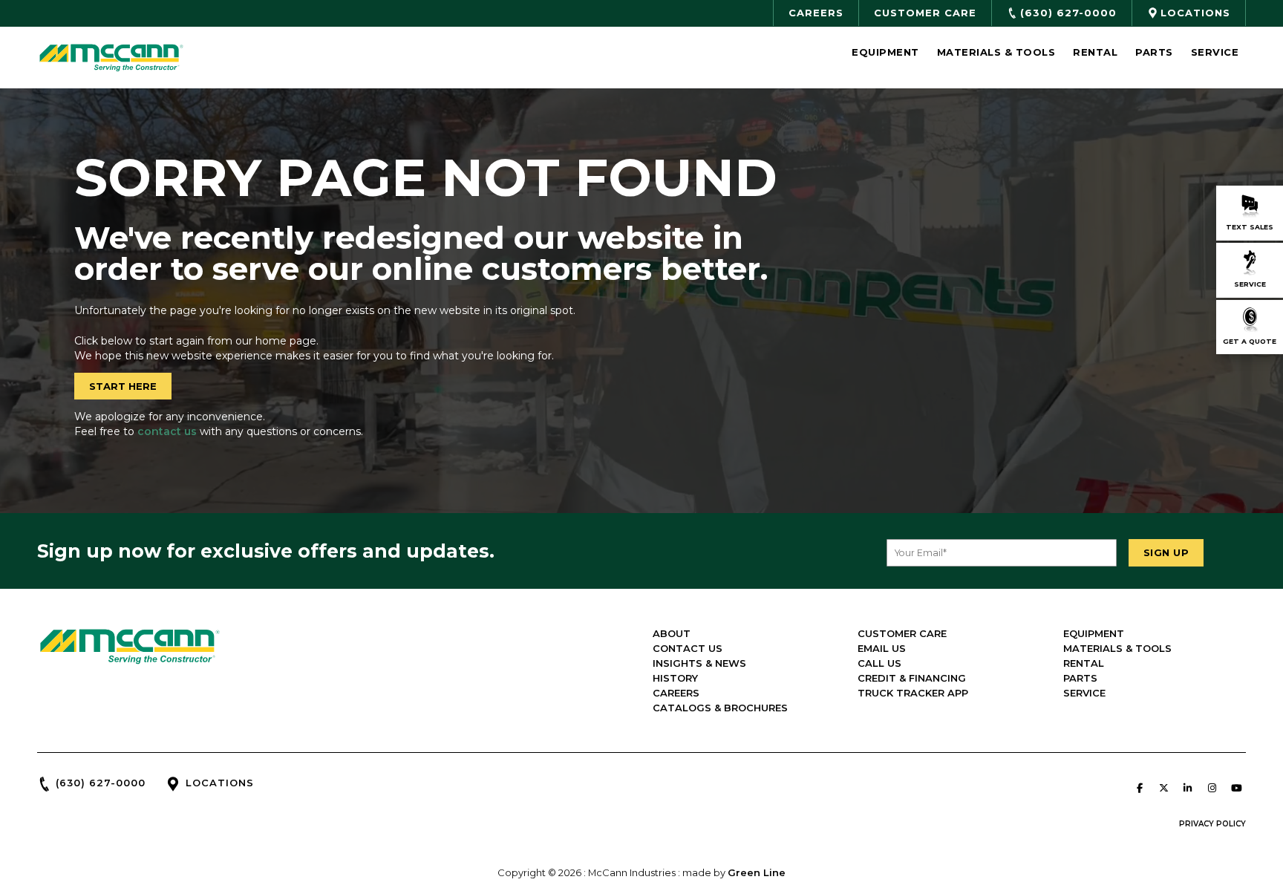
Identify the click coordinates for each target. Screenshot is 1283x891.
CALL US (879, 663)
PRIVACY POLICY (1212, 824)
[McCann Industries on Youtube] (1236, 787)
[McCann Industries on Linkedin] (1188, 787)
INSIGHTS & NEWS (699, 663)
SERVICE (1084, 693)
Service (1215, 52)
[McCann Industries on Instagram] (1211, 787)
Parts (1154, 52)
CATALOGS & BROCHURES (720, 708)
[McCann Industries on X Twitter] (1163, 787)
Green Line (757, 872)
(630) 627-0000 (101, 783)
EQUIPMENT (1093, 633)
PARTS (1080, 678)
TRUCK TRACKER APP (913, 693)
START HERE (123, 386)
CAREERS (676, 693)
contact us (167, 431)
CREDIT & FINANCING (912, 678)
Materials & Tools (996, 52)
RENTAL (1083, 663)
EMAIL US (882, 648)
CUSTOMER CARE (902, 633)
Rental (1095, 52)
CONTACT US (687, 648)
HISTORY (675, 678)
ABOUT (672, 633)
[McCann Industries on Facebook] (1139, 787)
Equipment (885, 52)
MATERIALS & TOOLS (1117, 648)
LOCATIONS (220, 783)
